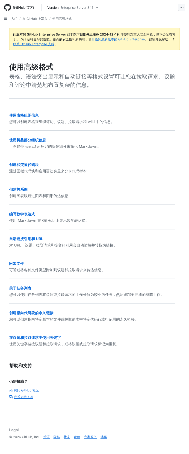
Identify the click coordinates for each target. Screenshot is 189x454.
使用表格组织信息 (24, 115)
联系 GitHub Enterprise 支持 (33, 44)
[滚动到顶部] (178, 443)
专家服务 (90, 437)
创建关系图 (18, 189)
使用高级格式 (62, 19)
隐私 (56, 437)
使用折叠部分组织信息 (27, 140)
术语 (46, 437)
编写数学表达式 (22, 214)
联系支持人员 (23, 397)
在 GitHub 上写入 (34, 19)
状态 (67, 437)
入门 (14, 19)
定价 (77, 437)
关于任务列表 (20, 288)
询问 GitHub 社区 (26, 390)
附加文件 (16, 263)
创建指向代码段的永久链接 (31, 312)
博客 (103, 437)
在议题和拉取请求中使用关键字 (35, 337)
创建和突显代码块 (24, 164)
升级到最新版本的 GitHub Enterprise (118, 39)
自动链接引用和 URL (26, 238)
